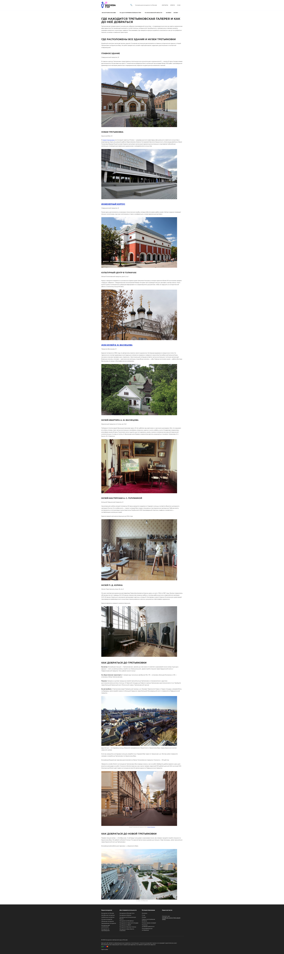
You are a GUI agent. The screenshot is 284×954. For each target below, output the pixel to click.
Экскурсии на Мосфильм (127, 921)
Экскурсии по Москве (107, 913)
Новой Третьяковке (109, 140)
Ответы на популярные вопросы (148, 920)
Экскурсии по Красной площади (129, 923)
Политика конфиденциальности (148, 925)
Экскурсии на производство (105, 929)
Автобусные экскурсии (108, 915)
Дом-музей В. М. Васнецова (116, 345)
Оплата (172, 5)
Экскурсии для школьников (105, 926)
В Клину (168, 12)
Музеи (176, 12)
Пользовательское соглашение (147, 929)
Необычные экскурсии (107, 917)
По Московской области (153, 12)
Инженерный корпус (113, 204)
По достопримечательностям (130, 12)
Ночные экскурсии (106, 919)
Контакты (165, 5)
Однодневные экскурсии (108, 923)
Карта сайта (104, 949)
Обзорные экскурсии (107, 921)
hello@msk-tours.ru (167, 917)
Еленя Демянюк (151, 827)
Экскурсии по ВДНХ (125, 925)
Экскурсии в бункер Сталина (128, 927)
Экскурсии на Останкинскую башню (128, 918)
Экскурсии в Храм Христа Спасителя (127, 929)
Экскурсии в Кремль (125, 915)
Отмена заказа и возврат (149, 923)
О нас (178, 5)
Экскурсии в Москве (109, 12)
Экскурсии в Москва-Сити (127, 913)
